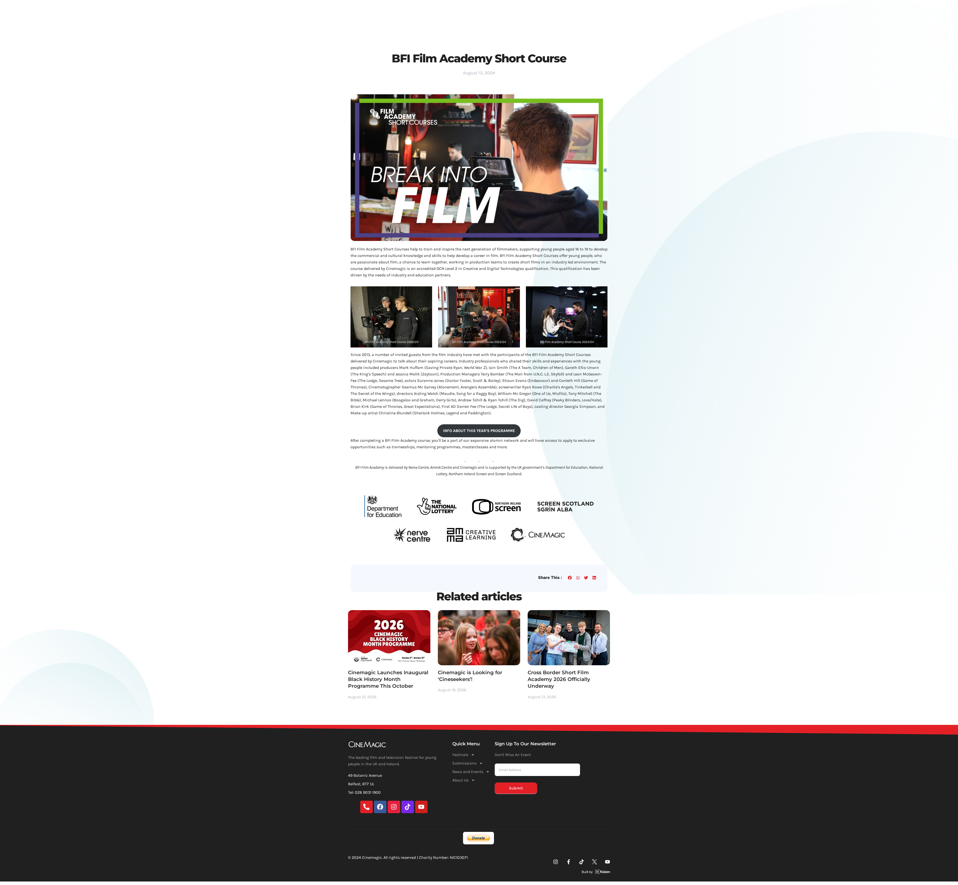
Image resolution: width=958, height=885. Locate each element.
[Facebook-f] (568, 861)
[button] (570, 578)
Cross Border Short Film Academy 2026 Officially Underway (559, 679)
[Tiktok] (407, 807)
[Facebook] (380, 807)
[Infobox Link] (544, 872)
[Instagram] (394, 807)
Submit (516, 788)
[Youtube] (421, 807)
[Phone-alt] (366, 807)
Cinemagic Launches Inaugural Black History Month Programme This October (388, 679)
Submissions (472, 9)
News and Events (514, 9)
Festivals (438, 9)
